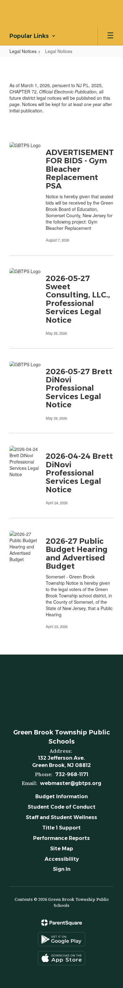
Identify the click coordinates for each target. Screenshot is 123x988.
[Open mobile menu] (110, 36)
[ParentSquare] (62, 922)
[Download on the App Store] (61, 958)
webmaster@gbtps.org (70, 783)
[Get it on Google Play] (61, 939)
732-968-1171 (71, 774)
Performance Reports (61, 838)
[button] (32, 36)
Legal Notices (23, 51)
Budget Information (61, 796)
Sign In (61, 869)
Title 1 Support (61, 828)
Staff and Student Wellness (61, 817)
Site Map (61, 849)
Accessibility (61, 859)
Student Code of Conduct (62, 807)
